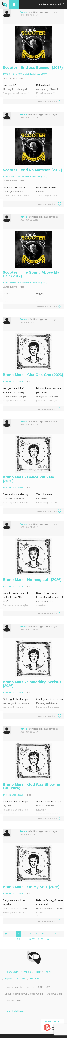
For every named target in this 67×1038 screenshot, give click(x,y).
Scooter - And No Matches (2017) (32, 170)
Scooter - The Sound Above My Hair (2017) (31, 274)
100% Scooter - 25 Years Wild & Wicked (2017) (25, 74)
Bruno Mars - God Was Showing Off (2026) (31, 786)
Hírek (38, 971)
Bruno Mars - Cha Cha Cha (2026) (33, 375)
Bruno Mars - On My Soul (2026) (31, 887)
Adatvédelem (54, 993)
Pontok (27, 971)
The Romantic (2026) (13, 381)
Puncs (23, 12)
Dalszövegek (12, 971)
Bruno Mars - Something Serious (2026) (32, 684)
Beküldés (35, 978)
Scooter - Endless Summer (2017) (33, 67)
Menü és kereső (14, 4)
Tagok (47, 971)
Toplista (9, 978)
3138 (40, 939)
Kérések (21, 978)
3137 (32, 939)
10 (18, 939)
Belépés (43, 5)
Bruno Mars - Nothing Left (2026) (32, 580)
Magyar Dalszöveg (4, 4)
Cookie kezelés (13, 1000)
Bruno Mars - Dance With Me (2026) (28, 479)
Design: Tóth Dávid (13, 1011)
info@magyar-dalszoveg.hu (27, 993)
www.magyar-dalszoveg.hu (19, 987)
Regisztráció (57, 5)
